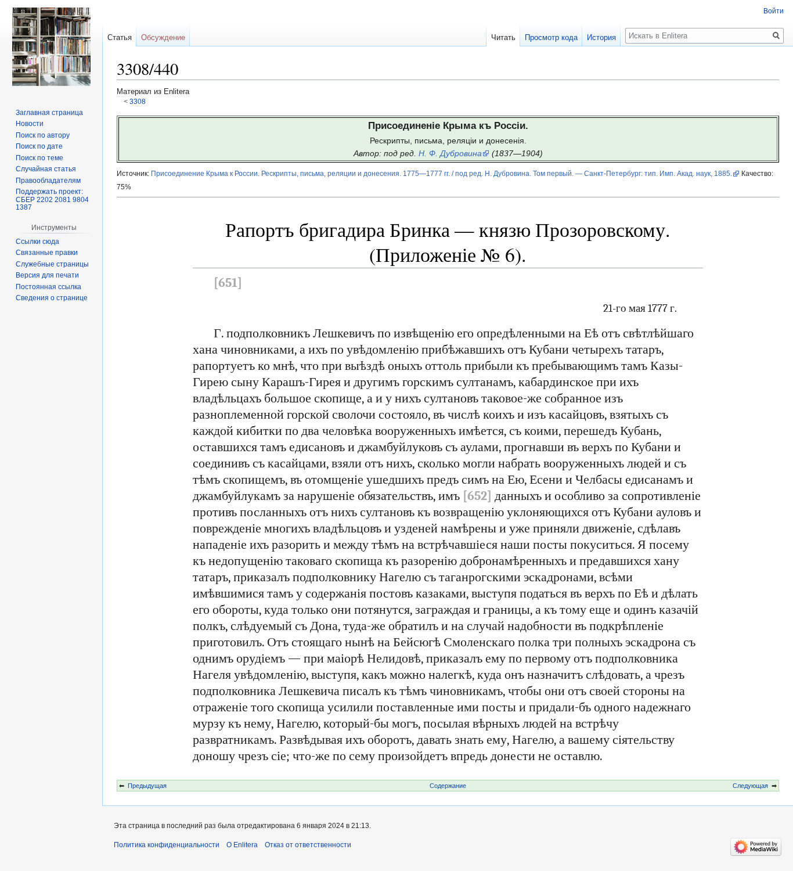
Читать (503, 37)
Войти (773, 11)
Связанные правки (47, 253)
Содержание (448, 785)
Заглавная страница (49, 113)
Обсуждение (163, 37)
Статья (119, 37)
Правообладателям (48, 181)
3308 (137, 101)
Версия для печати (47, 275)
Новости (30, 124)
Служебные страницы (52, 264)
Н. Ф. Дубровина (450, 153)
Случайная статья (46, 169)
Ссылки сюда (37, 241)
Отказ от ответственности (308, 845)
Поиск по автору (43, 135)
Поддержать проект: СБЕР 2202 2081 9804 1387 (52, 199)
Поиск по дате (39, 146)
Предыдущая (147, 785)
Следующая (750, 785)
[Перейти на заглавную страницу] (51, 46)
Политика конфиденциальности (166, 845)
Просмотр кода (551, 37)
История (601, 37)
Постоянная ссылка (48, 287)
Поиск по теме (39, 158)
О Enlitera (242, 845)
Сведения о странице (52, 298)
